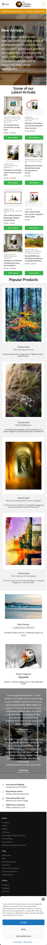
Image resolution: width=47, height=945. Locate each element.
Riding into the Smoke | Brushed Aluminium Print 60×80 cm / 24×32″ (34, 169)
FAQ (3, 858)
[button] (43, 899)
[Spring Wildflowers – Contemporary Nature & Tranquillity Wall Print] (34, 241)
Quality (5, 829)
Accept (24, 922)
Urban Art (28, 120)
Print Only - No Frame (34, 160)
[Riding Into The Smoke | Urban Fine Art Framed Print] (13, 152)
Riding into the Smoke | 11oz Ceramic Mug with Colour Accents (34, 125)
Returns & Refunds (9, 871)
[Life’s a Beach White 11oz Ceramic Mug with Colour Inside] (34, 198)
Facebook (5, 885)
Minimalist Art (9, 211)
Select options (13, 137)
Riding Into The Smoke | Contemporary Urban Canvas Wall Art (13, 262)
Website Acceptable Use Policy (14, 845)
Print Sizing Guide (9, 862)
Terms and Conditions (10, 868)
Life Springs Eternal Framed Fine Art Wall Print (12, 127)
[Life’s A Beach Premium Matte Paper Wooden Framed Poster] (13, 198)
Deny (23, 929)
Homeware (28, 117)
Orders (4, 826)
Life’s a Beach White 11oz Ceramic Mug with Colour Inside (34, 214)
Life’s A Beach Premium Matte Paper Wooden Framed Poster (13, 217)
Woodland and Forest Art (11, 121)
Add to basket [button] (34, 183)
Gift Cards (6, 832)
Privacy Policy (28, 942)
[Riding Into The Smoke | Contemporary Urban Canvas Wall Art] (13, 243)
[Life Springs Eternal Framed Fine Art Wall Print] (13, 105)
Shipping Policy (8, 875)
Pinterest (5, 891)
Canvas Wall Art (10, 254)
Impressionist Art (31, 119)
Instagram (6, 888)
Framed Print (15, 117)
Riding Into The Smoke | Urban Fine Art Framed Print (13, 172)
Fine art (7, 117)
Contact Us (6, 865)
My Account (6, 855)
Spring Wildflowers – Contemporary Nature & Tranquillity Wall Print (34, 258)
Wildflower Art (34, 253)
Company (5, 822)
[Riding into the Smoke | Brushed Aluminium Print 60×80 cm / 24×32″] (34, 150)
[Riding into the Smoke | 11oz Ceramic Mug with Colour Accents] (34, 105)
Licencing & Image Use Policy (13, 835)
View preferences (23, 936)
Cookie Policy (17, 942)
